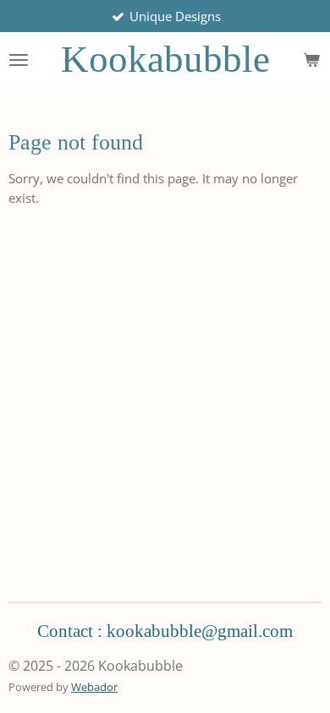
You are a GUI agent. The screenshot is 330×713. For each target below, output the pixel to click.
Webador (94, 686)
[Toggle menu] (18, 59)
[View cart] (311, 59)
